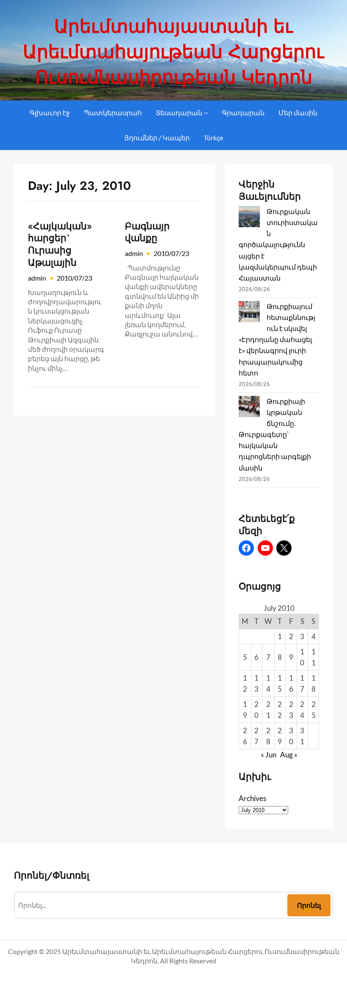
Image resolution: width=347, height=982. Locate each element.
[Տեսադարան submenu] (206, 113)
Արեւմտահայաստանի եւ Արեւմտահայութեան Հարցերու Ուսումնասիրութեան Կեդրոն (173, 51)
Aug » (288, 754)
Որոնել (309, 905)
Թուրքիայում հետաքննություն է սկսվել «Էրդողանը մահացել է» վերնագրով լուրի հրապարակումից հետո (277, 339)
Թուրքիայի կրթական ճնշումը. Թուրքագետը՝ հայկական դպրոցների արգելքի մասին (275, 434)
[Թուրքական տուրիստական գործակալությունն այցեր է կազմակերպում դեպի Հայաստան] (249, 218)
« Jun (268, 754)
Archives (252, 798)
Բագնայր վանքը (147, 232)
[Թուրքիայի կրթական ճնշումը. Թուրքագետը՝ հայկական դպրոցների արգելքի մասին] (249, 408)
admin (37, 278)
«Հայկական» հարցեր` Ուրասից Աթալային (60, 244)
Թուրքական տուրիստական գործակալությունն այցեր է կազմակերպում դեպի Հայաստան (278, 244)
